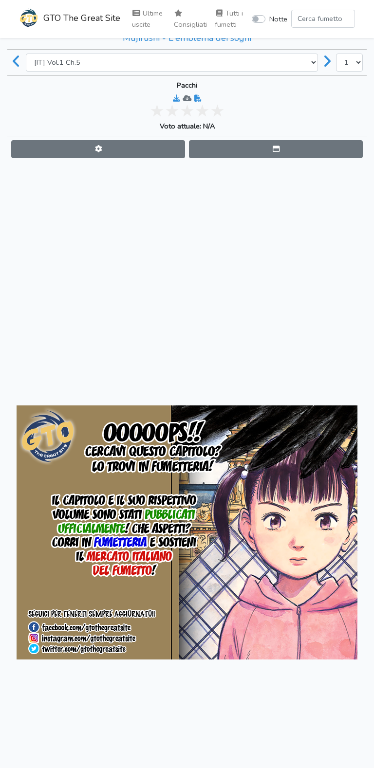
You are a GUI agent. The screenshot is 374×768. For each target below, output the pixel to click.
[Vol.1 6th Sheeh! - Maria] (327, 62)
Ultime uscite (147, 18)
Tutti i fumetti (229, 18)
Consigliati (190, 24)
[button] (98, 149)
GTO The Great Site (80, 18)
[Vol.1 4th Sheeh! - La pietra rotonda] (16, 62)
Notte (278, 19)
